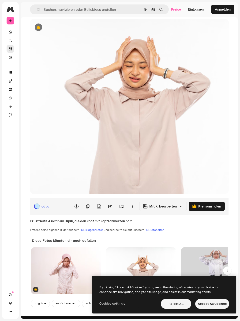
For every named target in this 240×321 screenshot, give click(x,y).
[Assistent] (10, 115)
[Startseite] (10, 32)
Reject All (176, 304)
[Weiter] (227, 270)
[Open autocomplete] (36, 9)
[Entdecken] (10, 57)
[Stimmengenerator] (10, 106)
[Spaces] (10, 81)
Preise (176, 9)
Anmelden (223, 9)
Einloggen (196, 9)
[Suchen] (10, 40)
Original (60, 27)
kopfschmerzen (66, 303)
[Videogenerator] (10, 98)
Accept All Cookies (212, 304)
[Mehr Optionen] (132, 206)
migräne (40, 303)
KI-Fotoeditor (155, 230)
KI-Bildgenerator (92, 230)
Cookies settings (112, 303)
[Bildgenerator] (10, 89)
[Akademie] (10, 303)
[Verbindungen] (10, 294)
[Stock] (10, 49)
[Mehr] (10, 311)
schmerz (92, 303)
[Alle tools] (10, 72)
